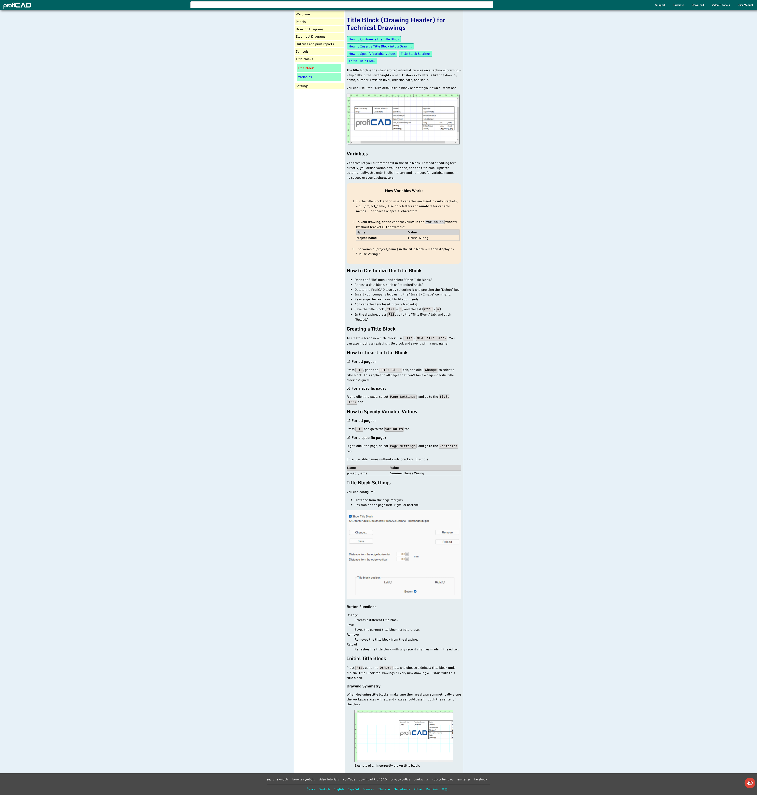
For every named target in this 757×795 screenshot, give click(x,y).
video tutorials (329, 779)
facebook (480, 779)
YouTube (349, 779)
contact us (421, 779)
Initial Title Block (362, 60)
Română (432, 789)
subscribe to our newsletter (451, 779)
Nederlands (402, 789)
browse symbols (303, 779)
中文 (444, 789)
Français (369, 789)
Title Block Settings (416, 53)
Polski (418, 789)
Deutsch (324, 789)
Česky (311, 789)
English (339, 789)
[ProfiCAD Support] (750, 787)
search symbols (278, 779)
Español (353, 789)
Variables (305, 76)
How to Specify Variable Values (372, 53)
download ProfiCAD (373, 779)
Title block (306, 68)
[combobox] (341, 4)
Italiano (384, 789)
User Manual (745, 5)
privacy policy (400, 779)
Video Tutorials (721, 5)
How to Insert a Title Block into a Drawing (380, 46)
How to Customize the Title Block (374, 39)
